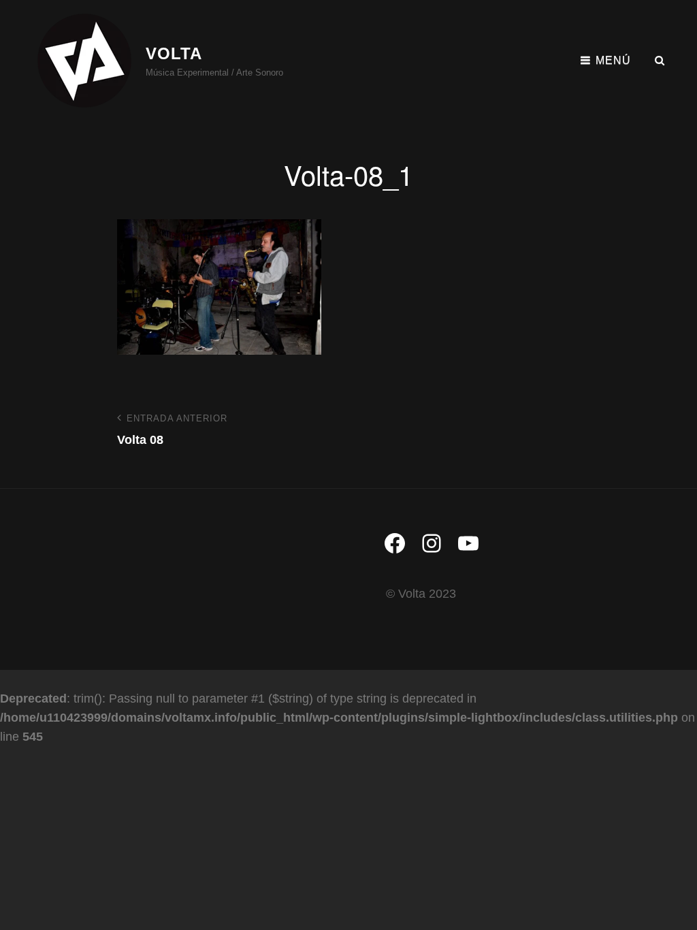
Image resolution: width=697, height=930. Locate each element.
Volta (174, 53)
